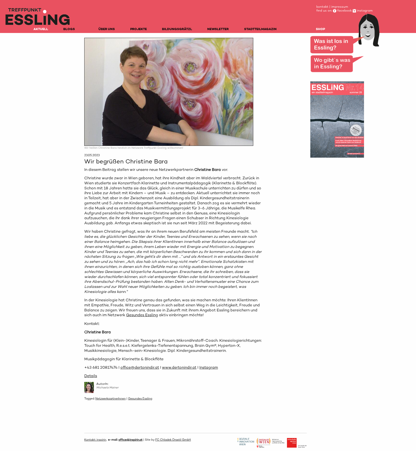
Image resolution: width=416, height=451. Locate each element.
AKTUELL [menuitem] (40, 29)
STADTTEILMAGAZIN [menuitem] (260, 29)
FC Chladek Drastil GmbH (173, 440)
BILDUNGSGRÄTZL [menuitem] (177, 29)
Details (90, 375)
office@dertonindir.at (139, 367)
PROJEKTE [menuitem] (138, 29)
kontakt (322, 7)
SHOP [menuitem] (320, 29)
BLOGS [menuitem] (69, 29)
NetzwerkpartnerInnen (110, 398)
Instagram (208, 367)
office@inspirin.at (130, 440)
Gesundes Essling (142, 314)
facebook (344, 10)
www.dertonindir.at (179, 367)
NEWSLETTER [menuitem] (218, 29)
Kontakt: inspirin (95, 440)
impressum (339, 7)
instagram (364, 10)
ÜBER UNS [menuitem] (106, 29)
